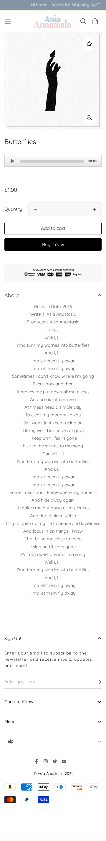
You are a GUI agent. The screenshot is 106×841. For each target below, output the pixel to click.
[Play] (12, 161)
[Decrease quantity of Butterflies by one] (35, 209)
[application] (53, 161)
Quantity (13, 209)
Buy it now (53, 244)
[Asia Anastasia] (53, 21)
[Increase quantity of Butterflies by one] (94, 209)
